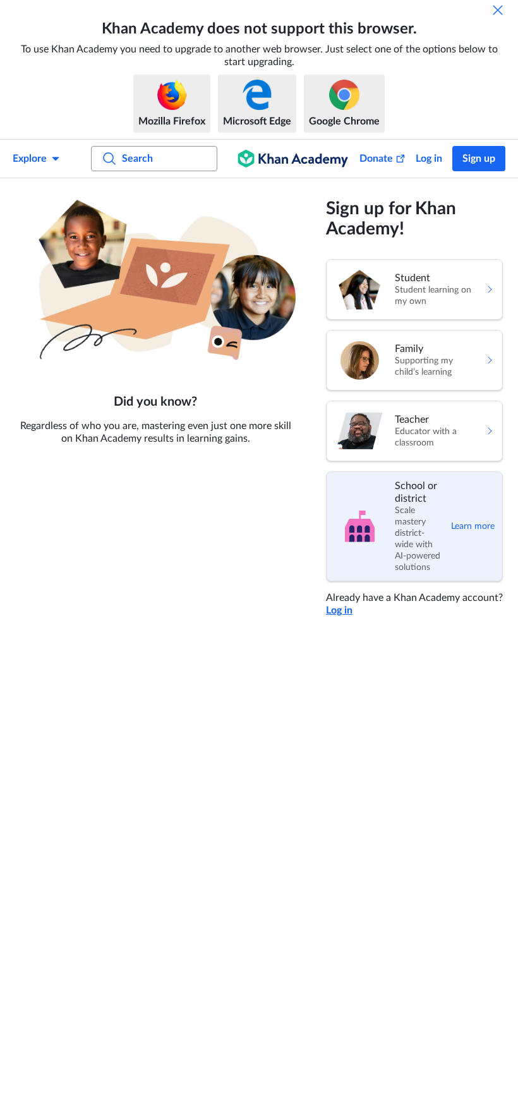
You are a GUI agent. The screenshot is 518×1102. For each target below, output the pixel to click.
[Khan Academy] (293, 159)
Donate (376, 159)
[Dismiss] (498, 10)
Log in (429, 159)
